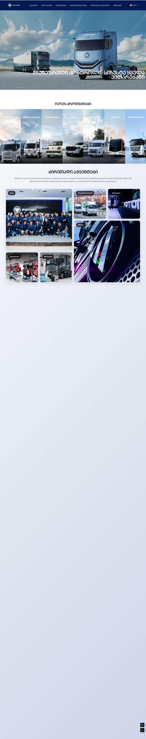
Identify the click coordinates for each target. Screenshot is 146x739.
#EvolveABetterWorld (85, 193)
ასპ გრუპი (33, 5)
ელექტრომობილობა (78, 5)
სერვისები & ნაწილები (100, 5)
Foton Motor (46, 5)
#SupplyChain (14, 257)
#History (81, 225)
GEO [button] (134, 5)
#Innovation (48, 257)
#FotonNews (116, 193)
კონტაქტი (117, 5)
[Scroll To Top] (142, 737)
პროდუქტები (60, 5)
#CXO (12, 193)
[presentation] (5, 50)
